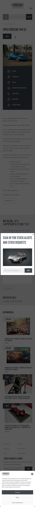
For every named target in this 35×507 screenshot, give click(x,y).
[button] (32, 474)
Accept (17, 492)
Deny (17, 497)
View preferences (17, 502)
